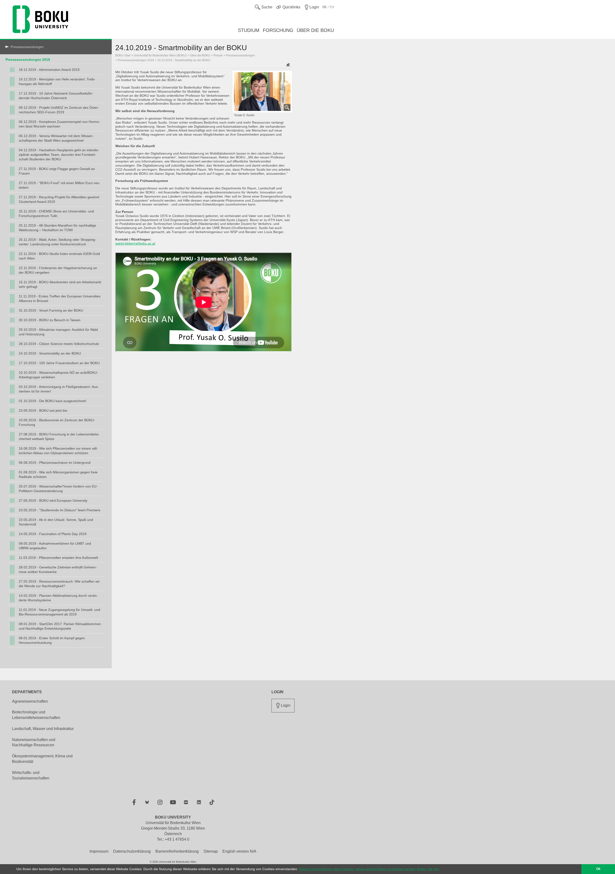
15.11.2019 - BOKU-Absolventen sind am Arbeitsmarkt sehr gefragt (60, 284)
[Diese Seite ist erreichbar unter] (288, 65)
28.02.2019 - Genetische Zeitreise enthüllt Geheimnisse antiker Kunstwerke (58, 569)
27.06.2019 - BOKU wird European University (53, 500)
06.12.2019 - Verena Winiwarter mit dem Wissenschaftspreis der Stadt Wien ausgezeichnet (56, 138)
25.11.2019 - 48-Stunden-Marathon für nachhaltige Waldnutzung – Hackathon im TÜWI (57, 227)
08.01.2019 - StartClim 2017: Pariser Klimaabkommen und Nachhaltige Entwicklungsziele (60, 626)
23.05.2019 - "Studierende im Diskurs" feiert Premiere (59, 510)
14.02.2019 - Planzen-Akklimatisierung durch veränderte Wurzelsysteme (58, 598)
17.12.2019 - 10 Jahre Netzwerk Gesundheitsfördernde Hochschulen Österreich (56, 95)
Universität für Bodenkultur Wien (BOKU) (160, 55)
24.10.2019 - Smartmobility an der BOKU (50, 353)
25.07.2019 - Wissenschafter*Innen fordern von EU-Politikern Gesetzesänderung (58, 488)
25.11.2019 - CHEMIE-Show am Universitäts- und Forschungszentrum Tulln (56, 213)
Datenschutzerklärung (132, 851)
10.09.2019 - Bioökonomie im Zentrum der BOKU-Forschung (57, 422)
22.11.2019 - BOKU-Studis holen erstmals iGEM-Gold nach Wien (59, 256)
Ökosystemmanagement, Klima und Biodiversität (42, 759)
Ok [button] (598, 869)
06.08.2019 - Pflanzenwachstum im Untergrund (55, 462)
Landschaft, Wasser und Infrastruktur (43, 729)
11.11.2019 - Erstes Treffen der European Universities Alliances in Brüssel (59, 298)
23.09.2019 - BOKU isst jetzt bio (43, 410)
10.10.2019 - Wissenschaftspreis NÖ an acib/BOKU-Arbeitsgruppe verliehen (58, 375)
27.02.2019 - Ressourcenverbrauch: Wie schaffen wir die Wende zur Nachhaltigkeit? (59, 583)
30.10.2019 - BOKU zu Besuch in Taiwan (49, 320)
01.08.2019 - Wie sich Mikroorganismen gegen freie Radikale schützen (58, 474)
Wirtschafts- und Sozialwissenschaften (30, 775)
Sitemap (210, 851)
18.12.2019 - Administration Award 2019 (49, 70)
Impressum (99, 851)
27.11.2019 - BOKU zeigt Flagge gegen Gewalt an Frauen (57, 171)
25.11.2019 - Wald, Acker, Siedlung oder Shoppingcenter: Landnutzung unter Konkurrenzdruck (57, 242)
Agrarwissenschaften (30, 701)
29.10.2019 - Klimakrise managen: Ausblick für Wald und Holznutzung (58, 332)
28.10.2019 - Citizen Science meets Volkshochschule (59, 344)
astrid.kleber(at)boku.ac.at (135, 243)
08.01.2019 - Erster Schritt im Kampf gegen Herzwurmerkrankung (52, 640)
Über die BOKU (200, 55)
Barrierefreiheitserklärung (177, 851)
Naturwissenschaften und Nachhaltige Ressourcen (33, 742)
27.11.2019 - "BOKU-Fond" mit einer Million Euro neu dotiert (59, 185)
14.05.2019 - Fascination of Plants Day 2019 (52, 534)
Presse (218, 55)
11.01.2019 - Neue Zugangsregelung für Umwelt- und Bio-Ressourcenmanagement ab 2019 (59, 612)
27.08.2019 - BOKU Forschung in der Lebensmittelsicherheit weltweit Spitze (59, 436)
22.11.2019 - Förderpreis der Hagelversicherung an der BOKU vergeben (58, 270)
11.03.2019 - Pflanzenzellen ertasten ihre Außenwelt (58, 558)
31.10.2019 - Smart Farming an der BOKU (51, 310)
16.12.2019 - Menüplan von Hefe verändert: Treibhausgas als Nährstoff (57, 81)
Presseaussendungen (27, 47)
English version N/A (239, 851)
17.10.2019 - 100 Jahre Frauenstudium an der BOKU (59, 363)
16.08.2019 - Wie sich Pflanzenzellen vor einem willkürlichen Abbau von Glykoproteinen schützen (58, 450)
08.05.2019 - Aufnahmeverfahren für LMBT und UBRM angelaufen (55, 546)
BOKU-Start (122, 55)
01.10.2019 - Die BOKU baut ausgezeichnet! (52, 401)
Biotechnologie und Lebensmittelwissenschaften (36, 715)
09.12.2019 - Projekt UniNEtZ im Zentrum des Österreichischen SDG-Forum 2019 (59, 110)
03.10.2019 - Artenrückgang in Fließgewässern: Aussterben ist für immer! (59, 389)
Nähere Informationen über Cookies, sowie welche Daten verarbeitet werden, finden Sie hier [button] (369, 869)
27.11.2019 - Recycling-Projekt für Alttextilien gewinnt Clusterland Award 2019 (59, 199)
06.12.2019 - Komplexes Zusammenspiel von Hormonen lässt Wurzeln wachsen (59, 124)
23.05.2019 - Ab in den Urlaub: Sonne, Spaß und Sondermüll (56, 522)
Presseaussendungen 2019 (28, 59)
